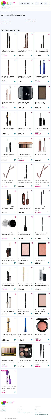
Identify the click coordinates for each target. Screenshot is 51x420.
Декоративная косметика (8, 11)
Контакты (20, 411)
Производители (38, 412)
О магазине (20, 409)
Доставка (37, 409)
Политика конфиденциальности (25, 412)
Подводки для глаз (30, 20)
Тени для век (4, 20)
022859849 (3, 409)
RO (45, 3)
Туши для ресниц (5, 24)
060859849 (3, 411)
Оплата (36, 411)
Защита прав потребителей (41, 414)
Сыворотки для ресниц (6, 22)
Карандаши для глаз (30, 22)
